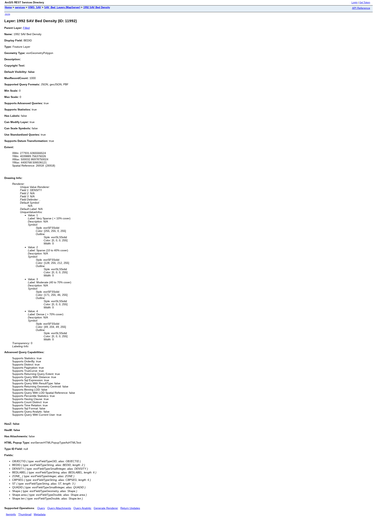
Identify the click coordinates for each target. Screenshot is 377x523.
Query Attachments (59, 508)
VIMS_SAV (34, 7)
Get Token (364, 2)
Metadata (40, 514)
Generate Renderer (106, 508)
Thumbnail (24, 514)
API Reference (361, 8)
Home (8, 7)
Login (354, 2)
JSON (7, 14)
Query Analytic (82, 508)
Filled (26, 27)
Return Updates (130, 508)
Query (41, 508)
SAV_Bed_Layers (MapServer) (62, 7)
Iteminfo (11, 514)
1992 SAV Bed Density (96, 7)
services (20, 7)
